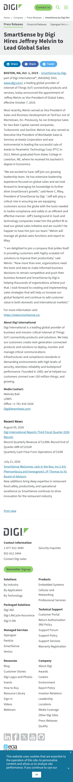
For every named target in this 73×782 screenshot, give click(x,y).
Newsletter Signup (18, 569)
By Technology (13, 595)
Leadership (46, 699)
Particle (8, 641)
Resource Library (14, 693)
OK (36, 774)
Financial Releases (37, 24)
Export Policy (47, 688)
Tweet (50, 64)
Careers (43, 677)
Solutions (10, 579)
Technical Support (51, 609)
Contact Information (18, 543)
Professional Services (52, 600)
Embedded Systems (51, 585)
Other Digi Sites (48, 715)
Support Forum (48, 630)
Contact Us (43, 7)
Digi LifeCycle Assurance (19, 615)
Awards (43, 671)
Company (18, 17)
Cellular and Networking (46, 592)
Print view (10, 511)
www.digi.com (13, 83)
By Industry (11, 585)
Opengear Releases (60, 24)
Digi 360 (9, 610)
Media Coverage (49, 710)
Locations (45, 704)
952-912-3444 (12, 553)
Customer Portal (49, 614)
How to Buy (11, 688)
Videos (8, 704)
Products (45, 579)
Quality (43, 726)
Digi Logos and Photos (18, 677)
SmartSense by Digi (53, 73)
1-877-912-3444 (14, 548)
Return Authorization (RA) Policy (52, 622)
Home (7, 17)
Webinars (10, 710)
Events (8, 682)
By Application (13, 590)
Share (14, 64)
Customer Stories (15, 671)
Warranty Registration (52, 646)
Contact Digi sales (15, 559)
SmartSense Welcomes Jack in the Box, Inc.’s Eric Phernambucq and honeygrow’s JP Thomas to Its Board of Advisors (35, 472)
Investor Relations (50, 693)
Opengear (10, 635)
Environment (47, 682)
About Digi (45, 666)
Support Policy (48, 635)
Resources (10, 661)
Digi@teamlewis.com (17, 409)
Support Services (49, 641)
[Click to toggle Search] (58, 7)
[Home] (13, 7)
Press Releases (34, 17)
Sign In (8, 699)
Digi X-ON (10, 621)
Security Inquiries (50, 548)
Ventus (8, 651)
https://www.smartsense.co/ (22, 315)
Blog (7, 666)
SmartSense (11, 646)
